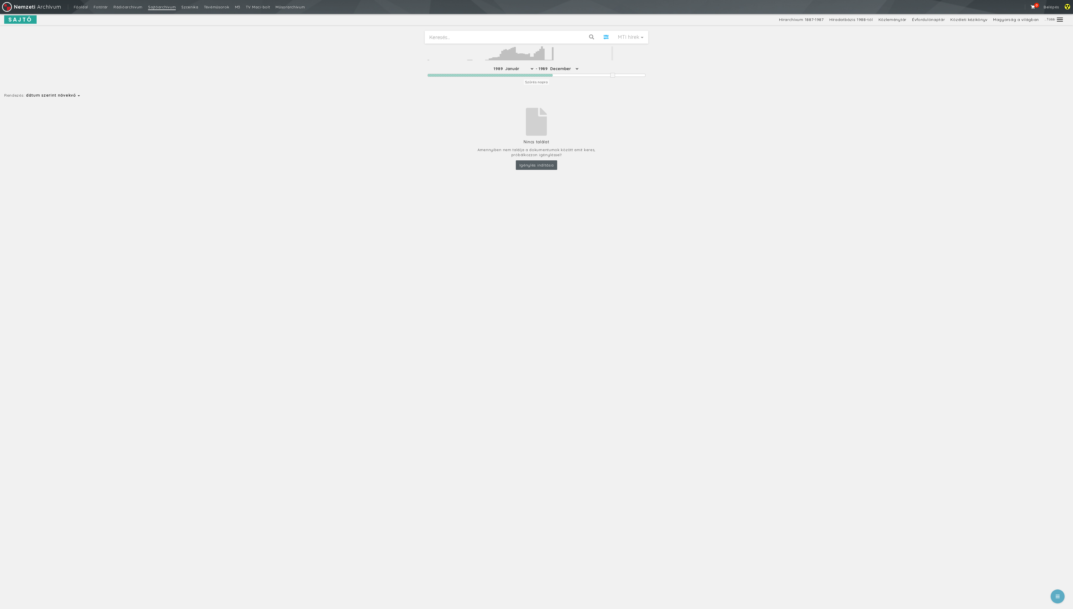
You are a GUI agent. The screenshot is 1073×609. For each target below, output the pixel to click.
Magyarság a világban (1016, 19)
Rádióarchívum (128, 7)
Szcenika (189, 7)
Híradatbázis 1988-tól (851, 19)
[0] (1033, 7)
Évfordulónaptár (928, 19)
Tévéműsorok (216, 7)
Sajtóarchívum (162, 7)
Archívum (37, 7)
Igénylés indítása (536, 165)
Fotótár (101, 7)
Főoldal (81, 7)
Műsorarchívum (290, 7)
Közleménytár (892, 19)
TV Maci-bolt (258, 7)
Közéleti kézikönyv (968, 19)
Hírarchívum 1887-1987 (801, 19)
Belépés (1051, 7)
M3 (237, 7)
